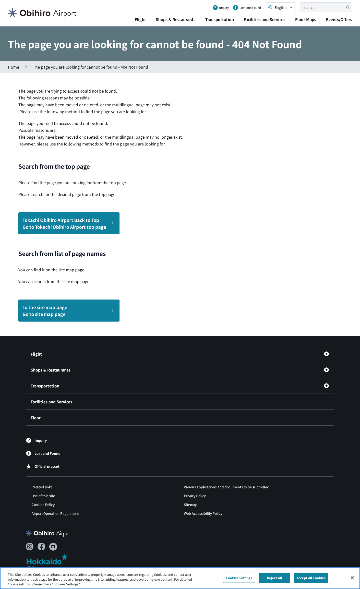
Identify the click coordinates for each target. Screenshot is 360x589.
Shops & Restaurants (175, 19)
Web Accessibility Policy (203, 513)
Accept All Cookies (311, 577)
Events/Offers (339, 19)
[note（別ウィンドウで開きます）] (53, 547)
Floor (36, 418)
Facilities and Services (264, 19)
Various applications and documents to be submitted (226, 486)
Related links (42, 486)
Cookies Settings (239, 577)
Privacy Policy (195, 495)
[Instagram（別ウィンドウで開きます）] (30, 547)
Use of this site (43, 495)
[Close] (352, 577)
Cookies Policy (43, 504)
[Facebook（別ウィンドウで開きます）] (41, 547)
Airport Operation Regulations (56, 513)
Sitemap (190, 504)
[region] (180, 578)
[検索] (347, 7)
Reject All (274, 577)
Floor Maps (305, 19)
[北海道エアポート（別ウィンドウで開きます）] (51, 563)
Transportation (219, 19)
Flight (140, 19)
